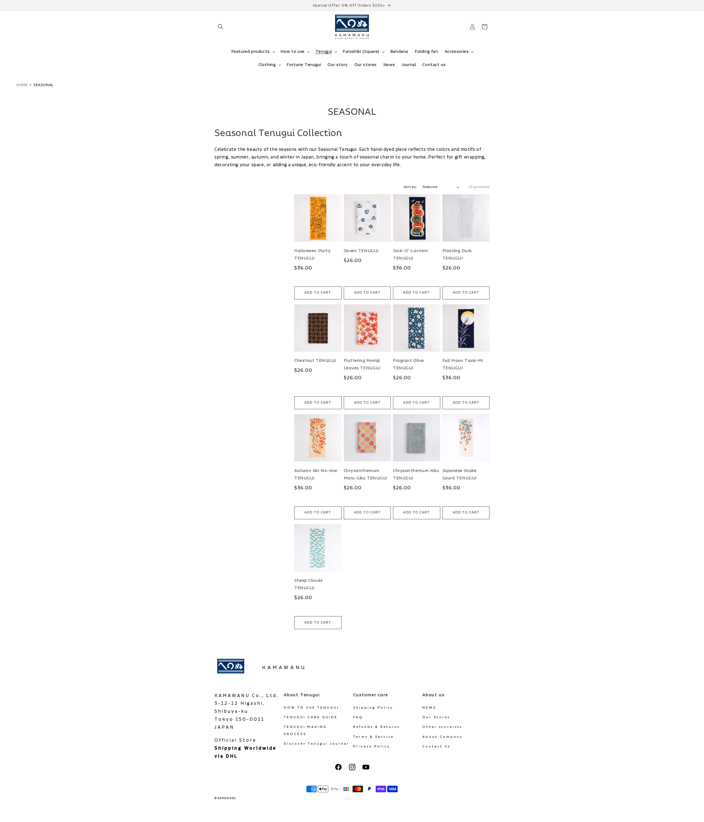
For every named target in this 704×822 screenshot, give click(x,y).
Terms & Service (373, 736)
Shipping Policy (373, 707)
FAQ (358, 717)
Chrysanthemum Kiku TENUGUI (416, 474)
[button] (221, 27)
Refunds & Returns (376, 727)
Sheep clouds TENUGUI (308, 584)
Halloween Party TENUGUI (312, 254)
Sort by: (410, 187)
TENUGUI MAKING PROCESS (305, 730)
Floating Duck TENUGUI (457, 254)
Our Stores (436, 717)
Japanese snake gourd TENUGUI (459, 474)
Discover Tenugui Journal (316, 743)
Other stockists (442, 727)
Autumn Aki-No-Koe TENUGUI (315, 474)
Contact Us (436, 746)
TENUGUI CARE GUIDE (311, 717)
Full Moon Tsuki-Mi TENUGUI (462, 364)
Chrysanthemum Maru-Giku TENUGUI (366, 474)
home (22, 85)
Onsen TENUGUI (361, 251)
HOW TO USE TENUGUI (311, 707)
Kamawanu (284, 667)
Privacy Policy (371, 746)
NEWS (429, 707)
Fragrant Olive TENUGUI (408, 364)
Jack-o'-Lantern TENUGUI (410, 254)
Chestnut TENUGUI (315, 360)
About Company (442, 736)
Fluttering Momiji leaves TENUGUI (362, 364)
